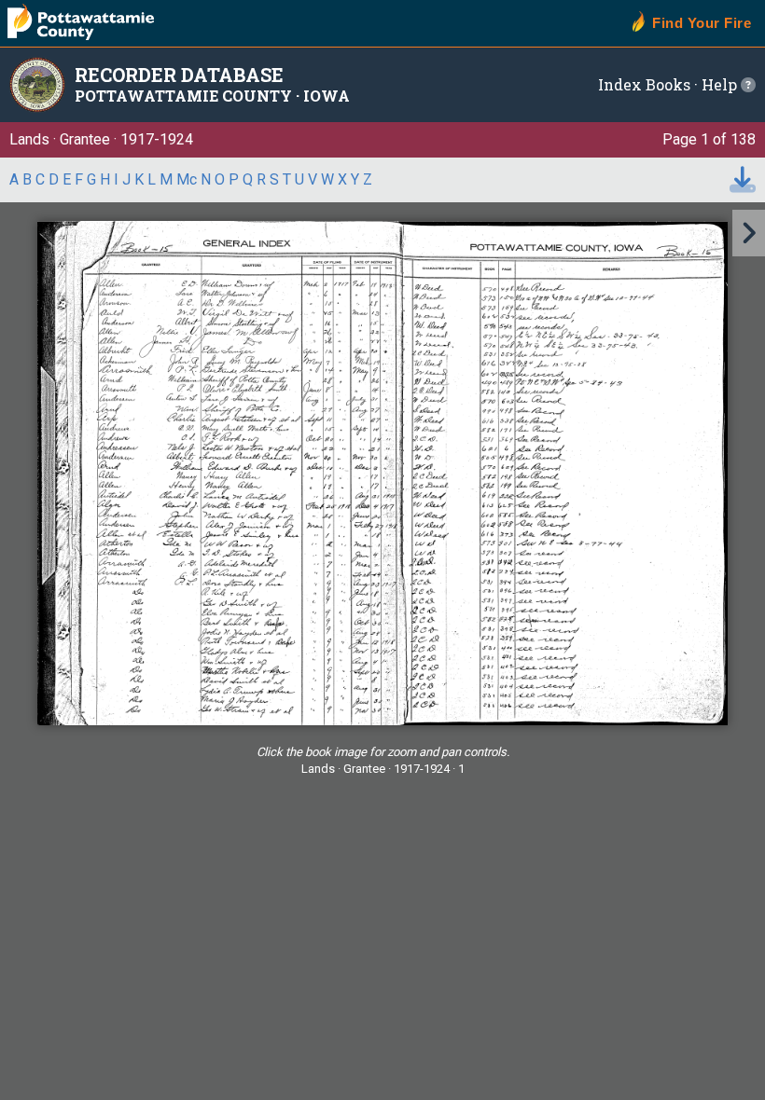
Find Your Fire (701, 23)
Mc (186, 179)
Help (721, 84)
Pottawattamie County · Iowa (212, 95)
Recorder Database (179, 74)
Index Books (644, 84)
